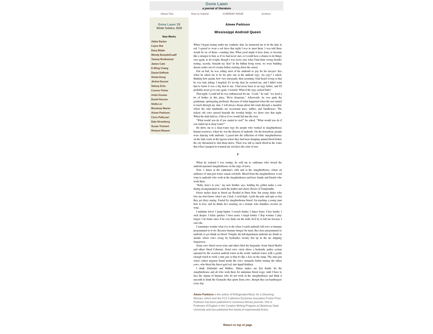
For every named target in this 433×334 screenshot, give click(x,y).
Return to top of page (237, 325)
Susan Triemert (160, 126)
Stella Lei (156, 104)
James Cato (158, 63)
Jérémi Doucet (159, 81)
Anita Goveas (159, 95)
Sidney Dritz (158, 86)
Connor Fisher (159, 90)
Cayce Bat (157, 46)
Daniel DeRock (160, 72)
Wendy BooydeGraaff (164, 55)
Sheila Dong (158, 77)
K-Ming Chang (159, 68)
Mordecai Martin (160, 108)
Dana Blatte (158, 50)
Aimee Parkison (160, 112)
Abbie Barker (159, 41)
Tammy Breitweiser (162, 59)
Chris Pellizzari (160, 117)
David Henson (159, 99)
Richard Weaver (160, 130)
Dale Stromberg (160, 121)
